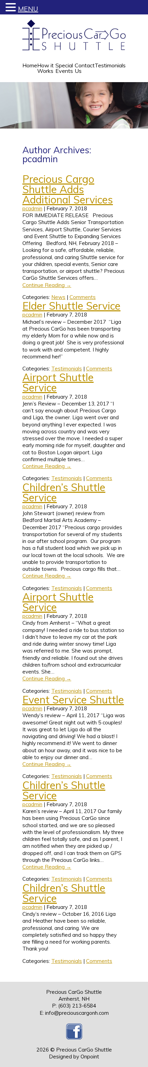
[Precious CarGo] (74, 35)
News (58, 297)
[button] (12, 7)
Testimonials (110, 66)
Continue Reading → (46, 285)
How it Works (45, 68)
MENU (28, 8)
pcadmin (32, 208)
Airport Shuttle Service (58, 382)
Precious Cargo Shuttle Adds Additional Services (67, 189)
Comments (83, 297)
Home (29, 66)
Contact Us (85, 68)
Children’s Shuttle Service (63, 492)
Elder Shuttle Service (71, 305)
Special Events (64, 68)
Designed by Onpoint (74, 1056)
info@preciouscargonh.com (77, 1013)
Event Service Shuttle (73, 699)
